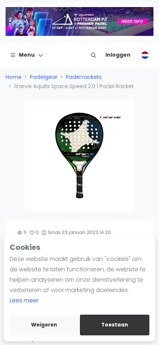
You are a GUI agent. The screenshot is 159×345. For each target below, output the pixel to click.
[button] (30, 155)
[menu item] (93, 54)
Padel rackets (84, 77)
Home (13, 77)
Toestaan (114, 324)
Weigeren (44, 324)
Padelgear (43, 77)
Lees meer (24, 300)
